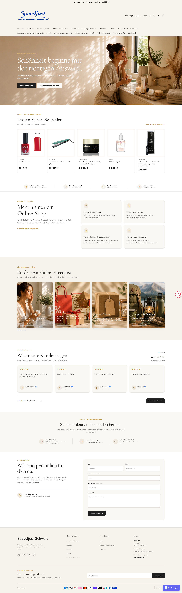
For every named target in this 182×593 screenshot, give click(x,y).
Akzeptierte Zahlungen (72, 541)
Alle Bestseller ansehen (155, 124)
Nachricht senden (96, 513)
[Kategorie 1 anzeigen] (18, 330)
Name (89, 464)
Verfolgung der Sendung (73, 558)
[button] (30, 28)
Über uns (68, 549)
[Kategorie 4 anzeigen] (25, 330)
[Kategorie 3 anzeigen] (22, 330)
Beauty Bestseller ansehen (49, 86)
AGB (101, 541)
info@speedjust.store (139, 549)
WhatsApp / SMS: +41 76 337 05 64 (143, 551)
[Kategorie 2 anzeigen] (20, 330)
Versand (68, 553)
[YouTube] (29, 555)
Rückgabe (69, 545)
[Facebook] (24, 555)
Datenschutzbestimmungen (107, 545)
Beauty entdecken (26, 86)
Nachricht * (91, 492)
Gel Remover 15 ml (114, 162)
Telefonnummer (94, 474)
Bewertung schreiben (155, 401)
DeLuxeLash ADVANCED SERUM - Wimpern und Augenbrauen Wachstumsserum (149, 164)
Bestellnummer (95, 483)
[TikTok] (34, 555)
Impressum (103, 549)
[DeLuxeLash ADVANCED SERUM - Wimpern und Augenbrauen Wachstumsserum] (151, 143)
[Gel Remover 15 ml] (121, 143)
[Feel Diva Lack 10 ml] (31, 143)
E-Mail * (127, 464)
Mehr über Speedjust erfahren (28, 229)
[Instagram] (19, 555)
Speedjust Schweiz (33, 538)
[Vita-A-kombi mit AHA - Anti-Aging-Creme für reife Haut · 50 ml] (91, 143)
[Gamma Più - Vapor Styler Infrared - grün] (61, 143)
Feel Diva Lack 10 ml (25, 162)
